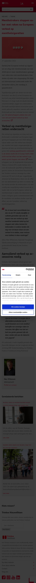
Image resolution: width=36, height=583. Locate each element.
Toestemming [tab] (6, 275)
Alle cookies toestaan (18, 307)
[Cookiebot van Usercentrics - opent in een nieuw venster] (26, 269)
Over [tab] (29, 275)
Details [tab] (18, 275)
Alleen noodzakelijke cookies (18, 312)
